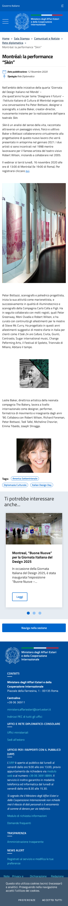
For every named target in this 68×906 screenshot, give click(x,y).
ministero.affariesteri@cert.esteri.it (29, 709)
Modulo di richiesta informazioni (27, 816)
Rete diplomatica (12, 43)
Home (5, 38)
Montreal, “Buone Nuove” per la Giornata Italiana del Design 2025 (32, 557)
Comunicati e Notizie (47, 38)
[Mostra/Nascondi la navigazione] (5, 21)
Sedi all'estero (15, 739)
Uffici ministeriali (17, 732)
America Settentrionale (25, 478)
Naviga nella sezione (34, 628)
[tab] (28, 613)
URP (11, 762)
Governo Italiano (11, 6)
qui (27, 171)
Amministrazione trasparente (25, 842)
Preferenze (27, 900)
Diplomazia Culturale (15, 484)
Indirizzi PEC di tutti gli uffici (24, 716)
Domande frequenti (19, 823)
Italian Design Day (41, 484)
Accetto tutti (52, 900)
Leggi (20, 597)
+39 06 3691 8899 (40, 775)
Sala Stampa (22, 38)
